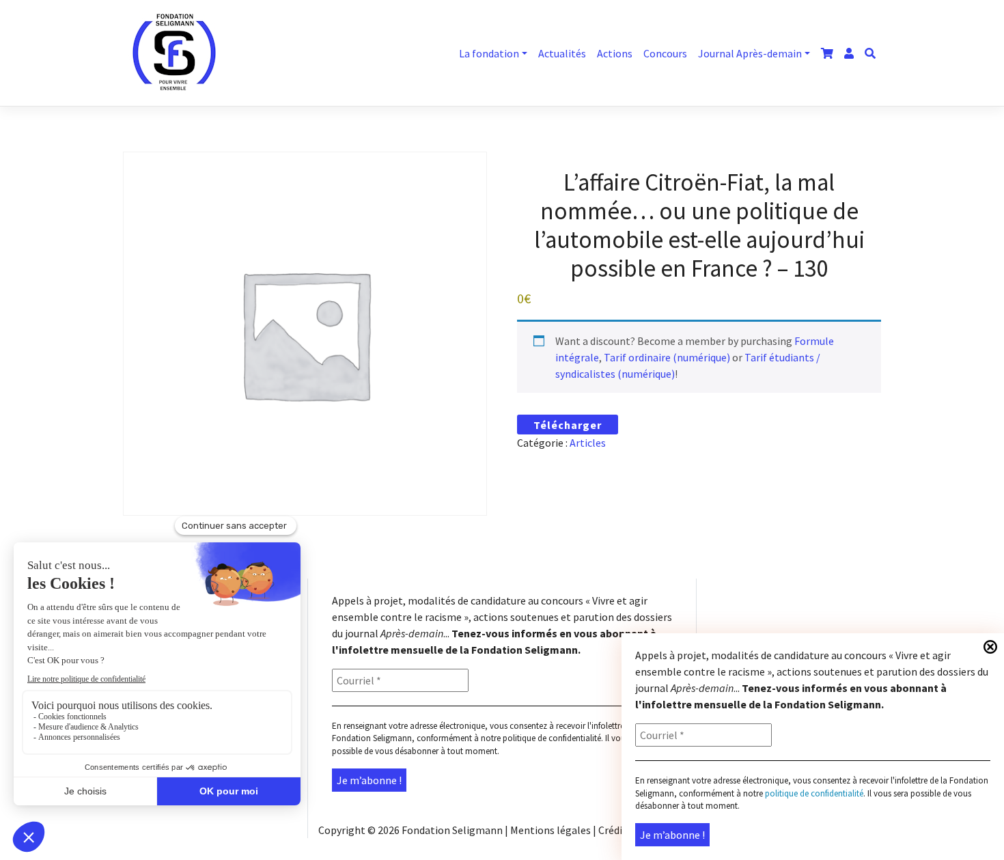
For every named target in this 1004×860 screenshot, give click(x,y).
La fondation (489, 53)
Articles (588, 442)
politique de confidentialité (552, 738)
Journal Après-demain (750, 53)
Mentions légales (550, 830)
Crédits (615, 830)
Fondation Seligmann (452, 830)
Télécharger (567, 425)
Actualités (562, 53)
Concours (665, 53)
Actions (614, 53)
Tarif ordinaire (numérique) (667, 357)
